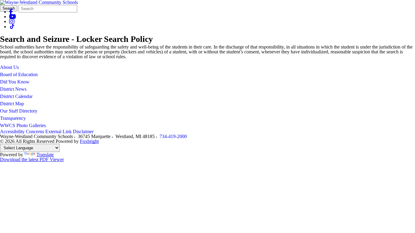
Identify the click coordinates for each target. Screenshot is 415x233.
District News (13, 89)
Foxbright (89, 141)
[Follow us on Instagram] (12, 21)
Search (8, 8)
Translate (45, 154)
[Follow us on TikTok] (12, 26)
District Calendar (16, 96)
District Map (12, 103)
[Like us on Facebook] (11, 11)
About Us (9, 67)
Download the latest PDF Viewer (32, 159)
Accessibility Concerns (22, 131)
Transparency (13, 118)
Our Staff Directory (18, 110)
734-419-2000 (173, 136)
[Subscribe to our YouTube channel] (12, 16)
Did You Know (14, 81)
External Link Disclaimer (69, 131)
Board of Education (19, 74)
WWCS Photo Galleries (23, 125)
